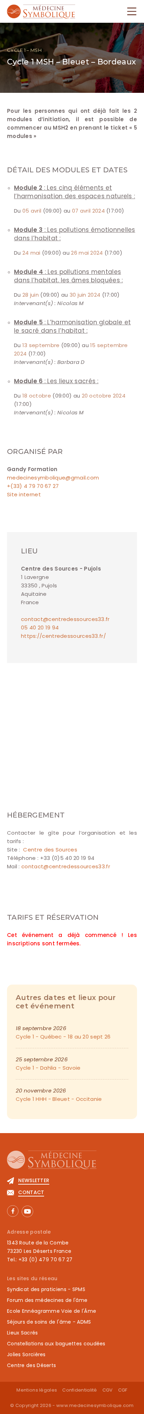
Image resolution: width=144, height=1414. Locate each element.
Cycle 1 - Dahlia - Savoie (48, 1067)
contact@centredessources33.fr (65, 619)
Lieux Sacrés (22, 1332)
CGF (123, 1390)
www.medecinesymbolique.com (95, 1405)
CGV (107, 1390)
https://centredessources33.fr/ (63, 636)
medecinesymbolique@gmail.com (53, 477)
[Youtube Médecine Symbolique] (27, 1211)
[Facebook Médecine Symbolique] (13, 1211)
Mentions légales (36, 1390)
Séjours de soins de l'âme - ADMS (49, 1321)
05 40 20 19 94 (40, 627)
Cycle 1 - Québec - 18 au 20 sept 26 (63, 1036)
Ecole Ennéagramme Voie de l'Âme (51, 1311)
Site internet (24, 494)
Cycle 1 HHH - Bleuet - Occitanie (59, 1099)
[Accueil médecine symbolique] (72, 1163)
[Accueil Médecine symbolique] (41, 11)
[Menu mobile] (132, 11)
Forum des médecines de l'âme (47, 1300)
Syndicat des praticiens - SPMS (46, 1289)
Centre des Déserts (31, 1365)
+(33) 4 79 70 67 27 (33, 486)
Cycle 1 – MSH (24, 50)
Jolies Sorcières (26, 1354)
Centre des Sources (49, 849)
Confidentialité (79, 1390)
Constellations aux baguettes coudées (56, 1343)
